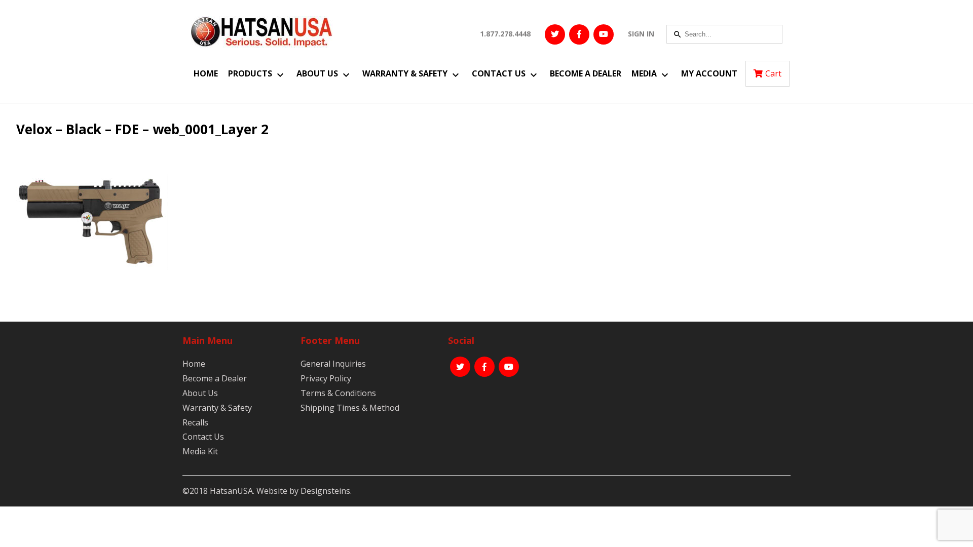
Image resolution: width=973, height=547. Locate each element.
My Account (709, 73)
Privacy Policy (326, 378)
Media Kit (200, 451)
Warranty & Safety (404, 73)
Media (644, 73)
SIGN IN (641, 33)
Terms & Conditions (338, 393)
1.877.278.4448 (505, 33)
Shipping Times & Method (350, 407)
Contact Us (499, 73)
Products (250, 73)
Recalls (195, 422)
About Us (317, 73)
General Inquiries (333, 363)
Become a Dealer (585, 73)
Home (206, 73)
